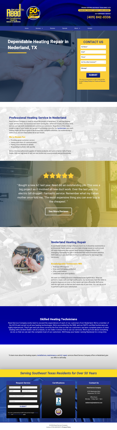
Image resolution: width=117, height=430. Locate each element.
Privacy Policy (87, 81)
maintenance (52, 355)
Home (26, 28)
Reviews (52, 28)
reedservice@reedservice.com (93, 402)
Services (38, 28)
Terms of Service (100, 81)
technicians (61, 128)
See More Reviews (58, 211)
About (76, 28)
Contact (90, 28)
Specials (64, 28)
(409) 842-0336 (99, 17)
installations (41, 355)
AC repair (63, 355)
